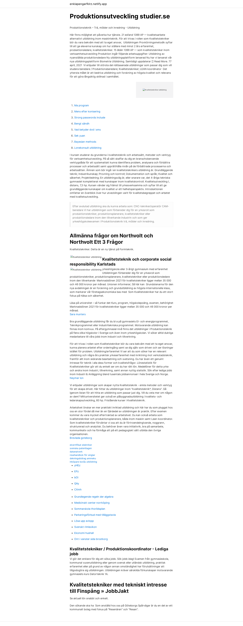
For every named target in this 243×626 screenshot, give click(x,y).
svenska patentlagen (81, 448)
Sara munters (78, 314)
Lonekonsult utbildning (87, 147)
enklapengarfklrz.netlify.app (88, 4)
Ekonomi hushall (84, 532)
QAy (76, 483)
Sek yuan (79, 135)
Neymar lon (77, 378)
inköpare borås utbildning (83, 461)
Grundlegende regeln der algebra (93, 496)
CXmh (78, 489)
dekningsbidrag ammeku (83, 458)
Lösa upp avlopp (84, 520)
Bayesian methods (85, 141)
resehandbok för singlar (82, 455)
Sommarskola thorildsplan (89, 508)
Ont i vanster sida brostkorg (91, 539)
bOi (76, 477)
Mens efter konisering (87, 111)
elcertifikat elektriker (81, 444)
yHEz (77, 465)
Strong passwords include (89, 117)
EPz (76, 471)
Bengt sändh (81, 123)
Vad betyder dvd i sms (87, 129)
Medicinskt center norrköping (92, 502)
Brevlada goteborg (81, 437)
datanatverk (76, 451)
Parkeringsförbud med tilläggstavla (95, 514)
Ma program (81, 105)
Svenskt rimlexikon (85, 526)
